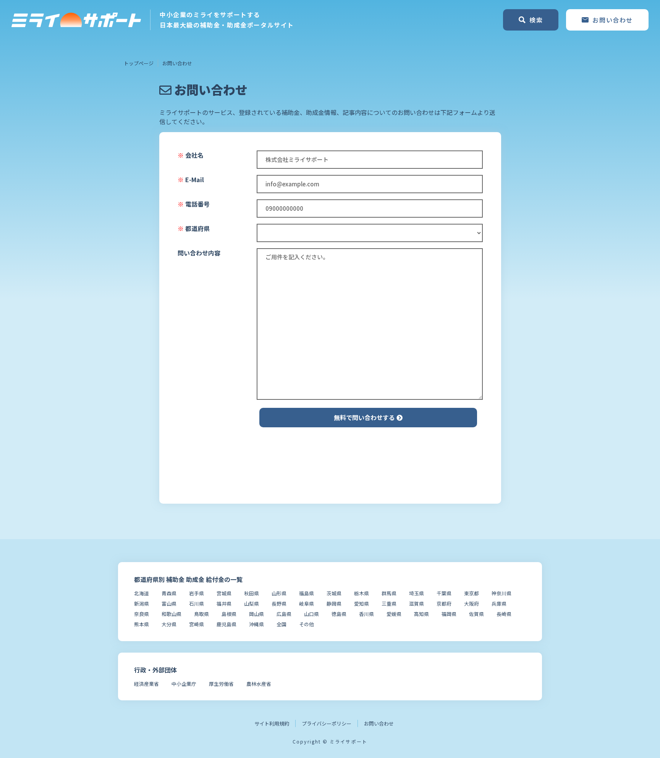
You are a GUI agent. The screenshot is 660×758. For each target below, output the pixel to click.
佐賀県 (476, 613)
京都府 (444, 603)
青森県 (169, 593)
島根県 (229, 613)
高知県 (421, 613)
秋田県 (251, 593)
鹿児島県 (226, 624)
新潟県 (141, 603)
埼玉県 (416, 593)
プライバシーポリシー (326, 723)
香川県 (366, 613)
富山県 (169, 603)
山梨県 (251, 603)
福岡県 (449, 613)
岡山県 (256, 613)
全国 (281, 624)
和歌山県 (171, 613)
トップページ (139, 63)
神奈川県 (501, 593)
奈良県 (141, 613)
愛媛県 (394, 613)
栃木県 (361, 593)
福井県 (224, 603)
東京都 (471, 593)
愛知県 (361, 603)
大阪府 (471, 603)
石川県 (196, 603)
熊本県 (141, 624)
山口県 (311, 613)
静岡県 (334, 603)
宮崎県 (196, 624)
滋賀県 (416, 603)
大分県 (169, 624)
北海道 (141, 593)
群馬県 (389, 593)
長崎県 (504, 613)
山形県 (279, 593)
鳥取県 (201, 613)
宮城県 (224, 593)
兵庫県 (499, 603)
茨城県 (334, 593)
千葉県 (444, 593)
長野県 (279, 603)
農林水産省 (258, 683)
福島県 (306, 593)
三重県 (389, 603)
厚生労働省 (221, 683)
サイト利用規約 (271, 723)
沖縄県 (256, 624)
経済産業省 (146, 683)
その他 (306, 624)
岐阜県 (306, 603)
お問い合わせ (379, 723)
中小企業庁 (183, 683)
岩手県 (196, 593)
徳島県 (339, 613)
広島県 (284, 613)
